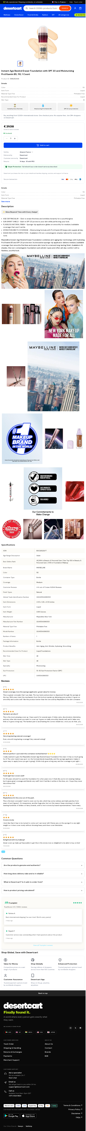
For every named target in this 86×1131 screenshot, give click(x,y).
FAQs (79, 1117)
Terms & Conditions (72, 1105)
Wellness (7, 15)
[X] (75, 1028)
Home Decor (19, 15)
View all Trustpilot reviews (43, 945)
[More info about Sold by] (32, 152)
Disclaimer (76, 1113)
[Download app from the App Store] (28, 1115)
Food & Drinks (33, 15)
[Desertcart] (13, 8)
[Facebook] (80, 1028)
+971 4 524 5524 (15, 1096)
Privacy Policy (75, 1109)
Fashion (45, 15)
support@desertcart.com (19, 1087)
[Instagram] (71, 1028)
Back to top (43, 993)
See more (5, 201)
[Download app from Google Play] (11, 1115)
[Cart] (80, 8)
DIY (53, 15)
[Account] (75, 8)
